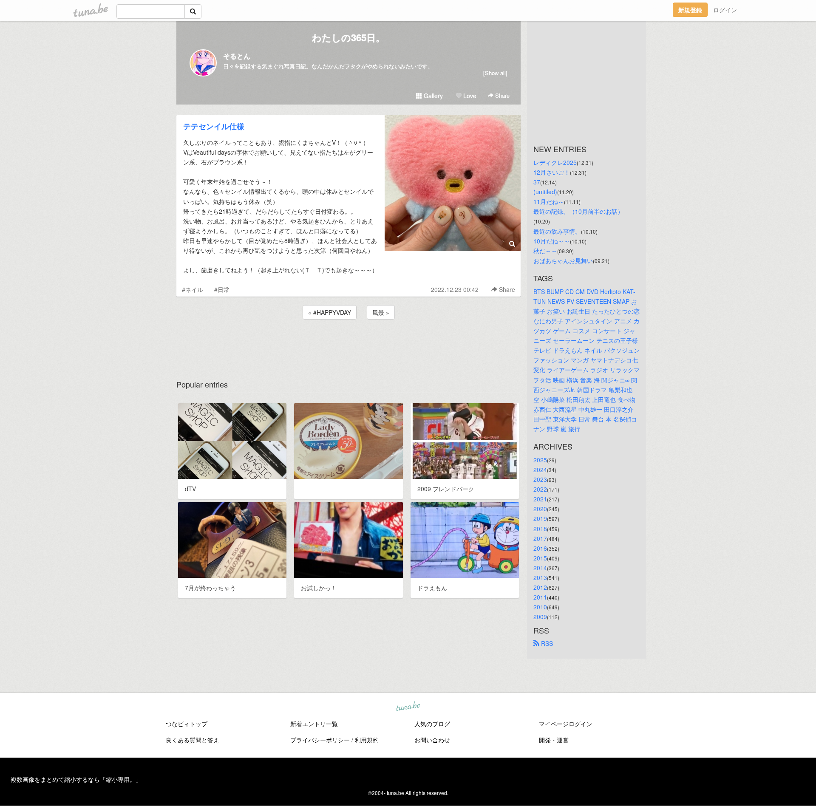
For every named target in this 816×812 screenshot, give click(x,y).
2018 (540, 528)
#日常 (222, 289)
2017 (540, 538)
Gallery (432, 95)
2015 (540, 558)
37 (536, 182)
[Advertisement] (348, 344)
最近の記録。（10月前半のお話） (578, 211)
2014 (540, 567)
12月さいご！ (551, 172)
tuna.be (407, 706)
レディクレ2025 (555, 162)
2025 (540, 460)
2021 (540, 499)
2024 (540, 469)
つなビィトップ (186, 723)
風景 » (380, 312)
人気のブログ (432, 723)
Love (469, 95)
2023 (540, 479)
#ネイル (192, 289)
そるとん (236, 56)
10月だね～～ (551, 241)
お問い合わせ (432, 740)
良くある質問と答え (192, 740)
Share (501, 95)
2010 (540, 607)
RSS (546, 643)
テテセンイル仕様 (213, 126)
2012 (540, 587)
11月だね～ (548, 201)
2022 (540, 489)
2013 (540, 577)
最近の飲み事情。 (557, 231)
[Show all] (495, 73)
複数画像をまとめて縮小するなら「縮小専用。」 (76, 779)
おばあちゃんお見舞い (563, 260)
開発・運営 (554, 740)
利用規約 (367, 740)
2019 (540, 518)
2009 (540, 616)
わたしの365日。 (348, 37)
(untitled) (545, 191)
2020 (540, 508)
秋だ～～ (545, 250)
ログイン (725, 10)
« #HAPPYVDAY (329, 312)
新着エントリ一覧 (314, 723)
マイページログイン (565, 723)
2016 (540, 548)
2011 (540, 597)
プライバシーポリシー (320, 740)
